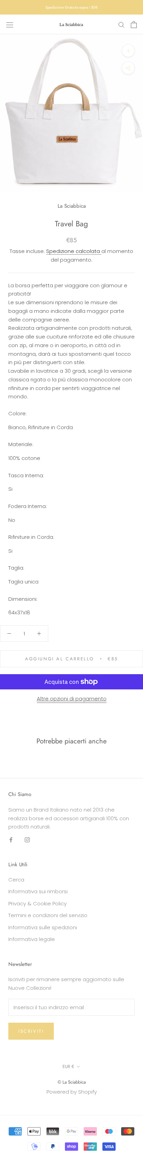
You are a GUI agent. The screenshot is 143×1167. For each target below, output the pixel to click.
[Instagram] (27, 839)
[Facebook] (11, 839)
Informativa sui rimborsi (38, 891)
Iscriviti (31, 1031)
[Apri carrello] (134, 24)
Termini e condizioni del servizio (47, 915)
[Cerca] (121, 24)
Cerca (16, 879)
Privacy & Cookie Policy (37, 903)
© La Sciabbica (72, 1082)
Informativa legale (31, 939)
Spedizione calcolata (73, 251)
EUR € (68, 1066)
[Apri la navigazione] (9, 24)
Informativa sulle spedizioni (42, 927)
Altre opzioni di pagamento (72, 698)
